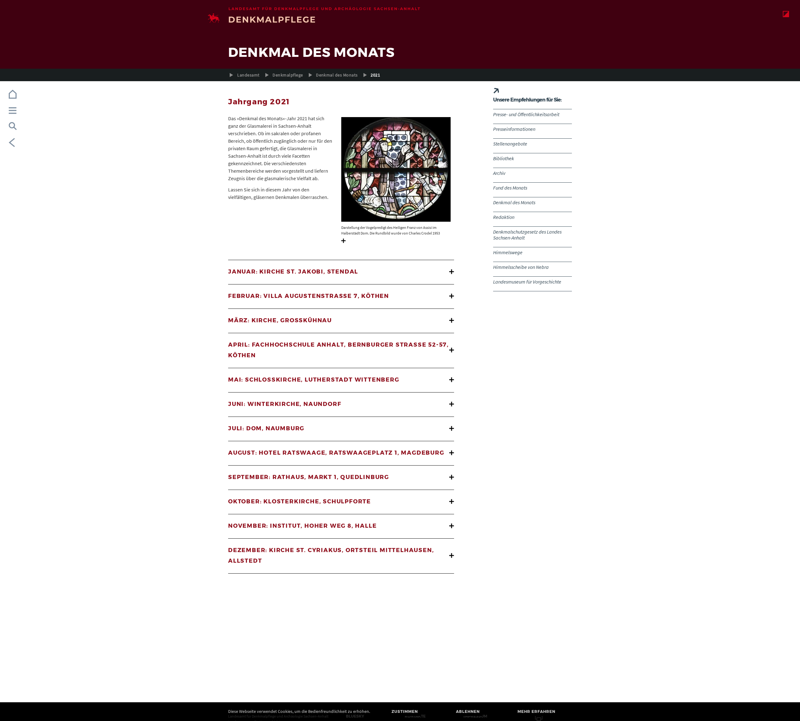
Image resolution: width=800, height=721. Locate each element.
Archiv (499, 173)
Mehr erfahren (536, 711)
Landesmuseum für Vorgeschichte (527, 282)
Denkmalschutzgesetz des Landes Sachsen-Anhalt (527, 235)
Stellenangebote (510, 144)
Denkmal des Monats (337, 75)
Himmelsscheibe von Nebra (521, 267)
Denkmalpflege (287, 75)
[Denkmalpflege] (400, 19)
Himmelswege (507, 252)
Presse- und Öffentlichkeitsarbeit (526, 114)
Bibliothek (503, 158)
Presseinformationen (514, 129)
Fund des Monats (510, 188)
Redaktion (503, 217)
